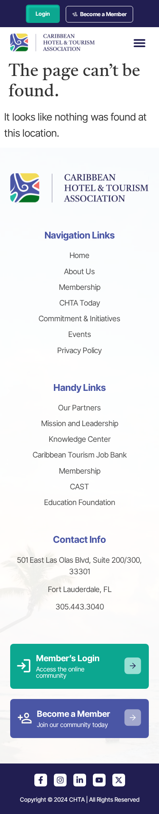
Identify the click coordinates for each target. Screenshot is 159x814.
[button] (139, 42)
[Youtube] (99, 780)
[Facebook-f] (40, 780)
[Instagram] (60, 780)
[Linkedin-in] (79, 780)
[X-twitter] (118, 780)
